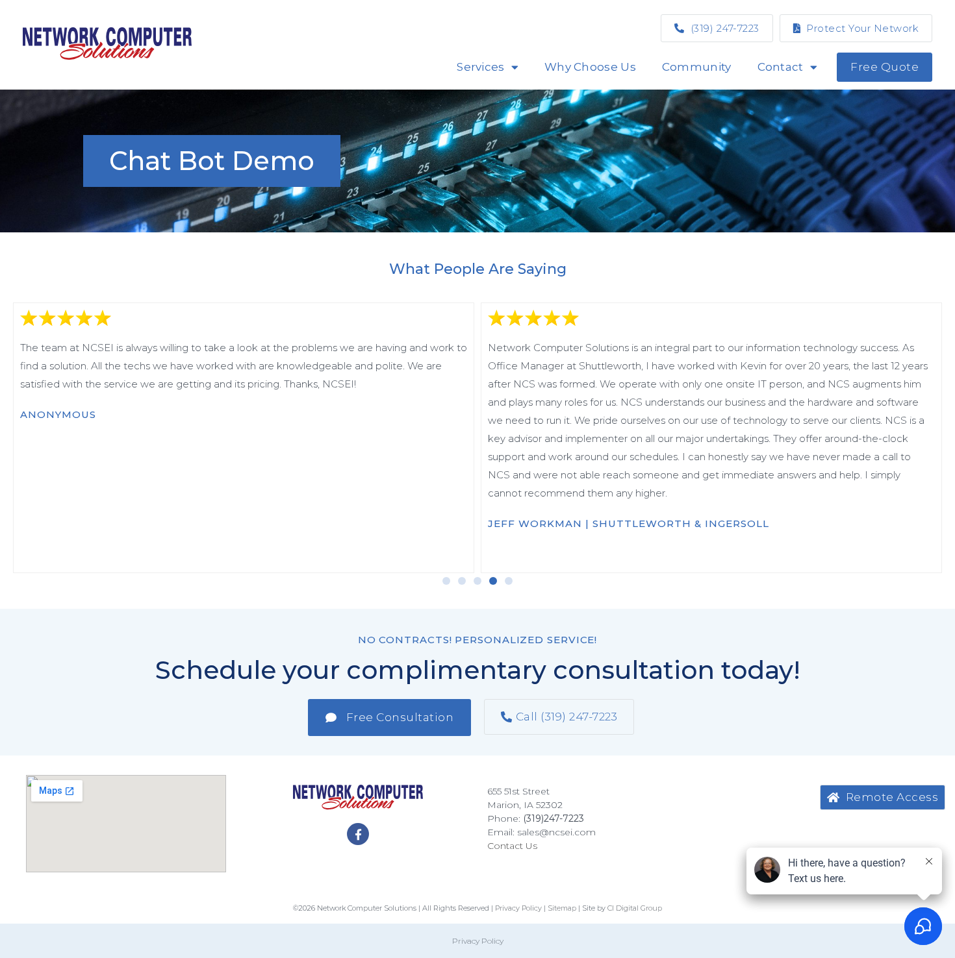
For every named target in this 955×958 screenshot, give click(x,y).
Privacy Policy (477, 941)
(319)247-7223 (553, 818)
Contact (781, 66)
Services (480, 66)
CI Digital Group (634, 908)
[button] (446, 581)
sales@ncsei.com (556, 832)
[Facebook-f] (358, 834)
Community (697, 66)
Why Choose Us (590, 66)
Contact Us (512, 846)
